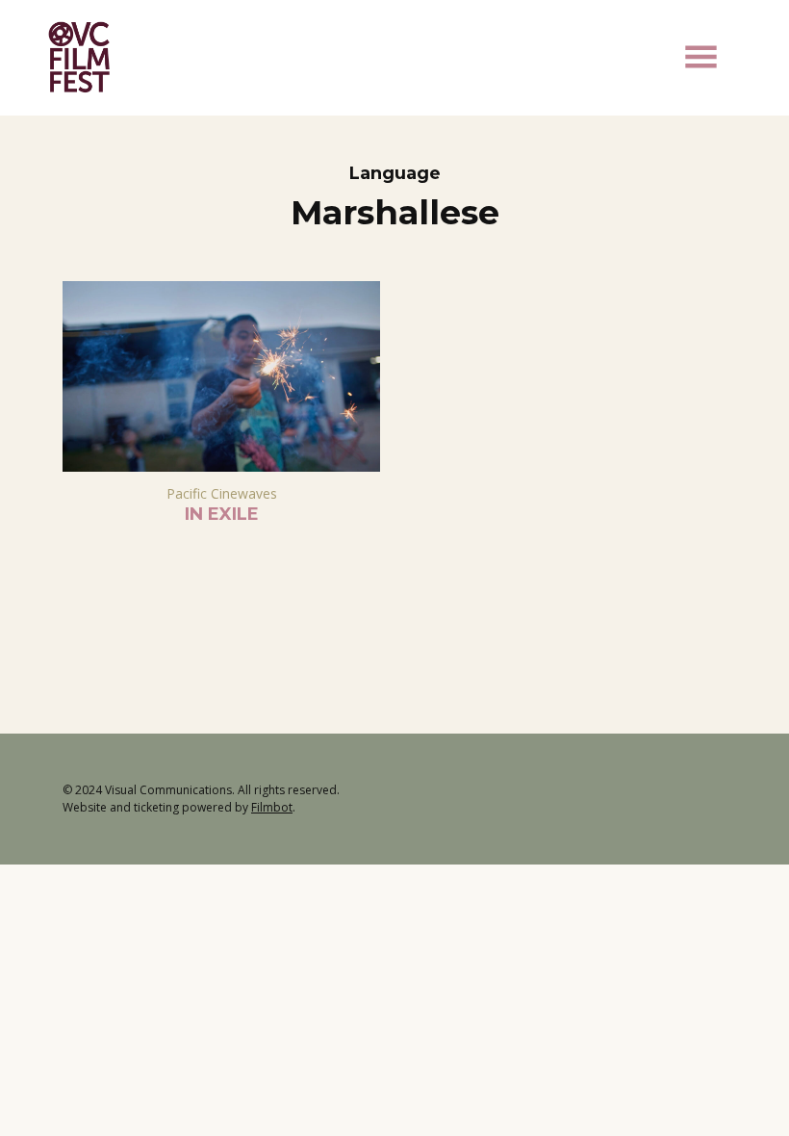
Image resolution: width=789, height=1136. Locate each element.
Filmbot (272, 807)
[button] (700, 57)
